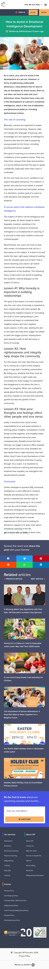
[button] (45, 4)
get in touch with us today (16, 532)
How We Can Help (32, 4)
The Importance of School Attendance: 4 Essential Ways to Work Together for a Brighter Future (22, 714)
